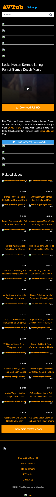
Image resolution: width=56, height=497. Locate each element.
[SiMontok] (20, 7)
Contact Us (28, 479)
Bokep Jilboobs (47, 130)
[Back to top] (51, 491)
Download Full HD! (29, 107)
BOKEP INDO (15, 127)
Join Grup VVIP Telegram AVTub (31, 142)
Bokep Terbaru (28, 468)
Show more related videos (28, 429)
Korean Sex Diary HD (28, 458)
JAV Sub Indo (28, 474)
